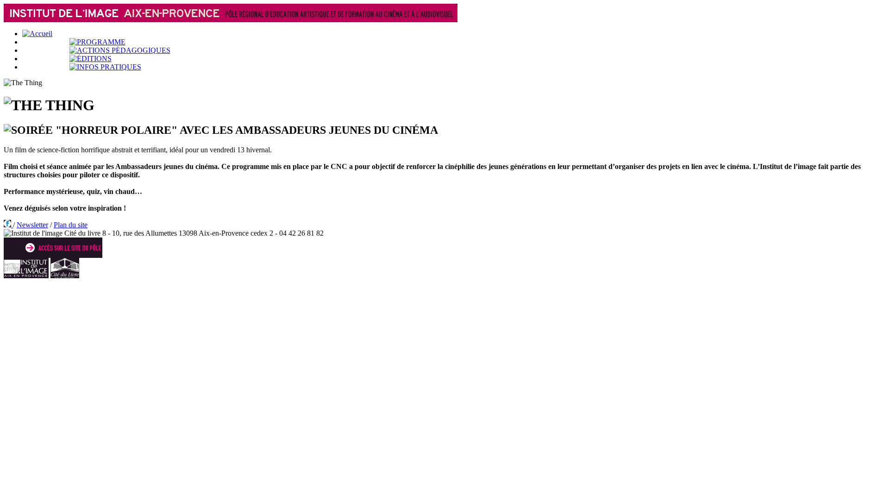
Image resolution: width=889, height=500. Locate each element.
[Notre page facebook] (8, 225)
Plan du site (71, 225)
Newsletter (32, 225)
